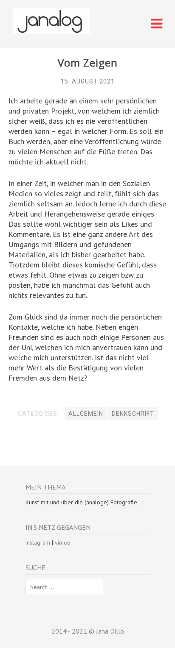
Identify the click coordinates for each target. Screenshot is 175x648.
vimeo (63, 542)
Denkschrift (133, 413)
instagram (37, 542)
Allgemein (85, 413)
